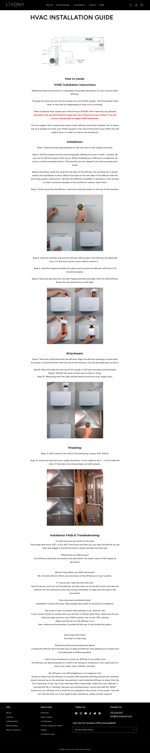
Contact (9, 717)
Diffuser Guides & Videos (51, 726)
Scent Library (46, 717)
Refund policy (12, 726)
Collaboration (12, 721)
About (8, 713)
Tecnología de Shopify (83, 749)
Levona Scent (70, 749)
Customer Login (48, 734)
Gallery (44, 730)
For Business (46, 721)
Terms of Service (13, 730)
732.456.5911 (116, 713)
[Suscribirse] (133, 730)
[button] (63, 5)
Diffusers (45, 713)
